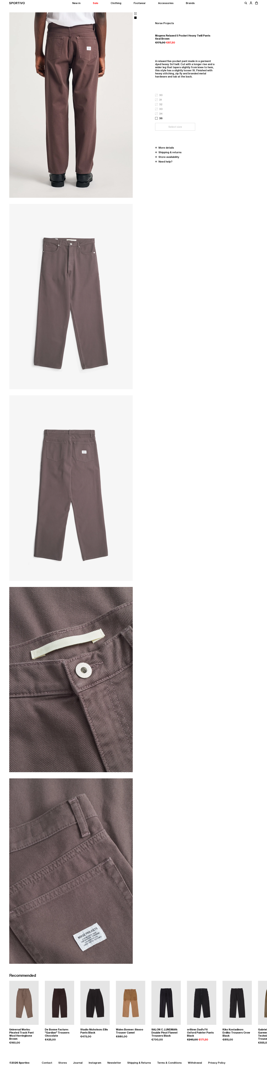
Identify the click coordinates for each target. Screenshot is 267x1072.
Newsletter (114, 1062)
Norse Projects (164, 23)
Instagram (95, 1062)
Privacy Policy (216, 1062)
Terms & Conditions (169, 1062)
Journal (78, 1062)
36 (161, 118)
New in (76, 3)
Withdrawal (195, 1062)
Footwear (140, 3)
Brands (190, 3)
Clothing (116, 3)
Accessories (166, 3)
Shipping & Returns (139, 1062)
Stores (62, 1062)
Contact (47, 1062)
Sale (95, 3)
